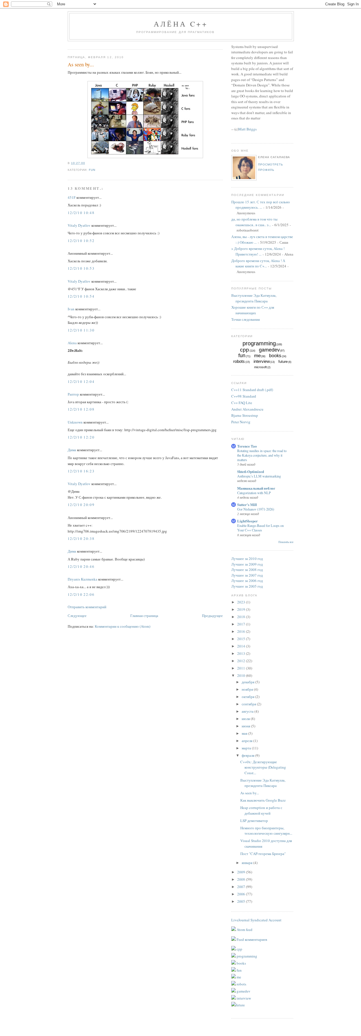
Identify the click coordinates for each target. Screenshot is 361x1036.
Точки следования (245, 319)
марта (247, 748)
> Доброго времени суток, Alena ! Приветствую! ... (258, 251)
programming (259, 343)
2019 (241, 609)
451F (72, 197)
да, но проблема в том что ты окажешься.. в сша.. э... (254, 222)
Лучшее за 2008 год (247, 569)
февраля (248, 755)
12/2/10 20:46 (81, 566)
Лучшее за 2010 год (247, 558)
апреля (247, 740)
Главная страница (144, 615)
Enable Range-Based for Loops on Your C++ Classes (260, 527)
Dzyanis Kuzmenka (82, 579)
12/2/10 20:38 (81, 538)
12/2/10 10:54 (81, 296)
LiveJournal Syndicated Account (256, 919)
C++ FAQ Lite (241, 402)
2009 (241, 871)
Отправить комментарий (87, 606)
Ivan (71, 308)
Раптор (73, 394)
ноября (248, 689)
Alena (72, 342)
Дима (72, 449)
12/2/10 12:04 (81, 381)
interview (262, 361)
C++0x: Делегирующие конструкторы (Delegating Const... (263, 767)
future (283, 361)
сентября (249, 703)
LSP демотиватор (254, 820)
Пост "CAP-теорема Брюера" (263, 853)
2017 (241, 624)
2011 (241, 668)
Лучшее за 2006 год (247, 580)
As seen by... (81, 64)
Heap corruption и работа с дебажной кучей (261, 810)
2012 (241, 660)
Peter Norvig (240, 421)
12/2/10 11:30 (81, 330)
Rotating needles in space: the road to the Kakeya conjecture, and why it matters (262, 455)
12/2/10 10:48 (81, 212)
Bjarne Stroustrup (244, 415)
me (257, 355)
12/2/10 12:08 (81, 409)
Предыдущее (212, 615)
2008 (241, 879)
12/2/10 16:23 (81, 471)
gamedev (269, 350)
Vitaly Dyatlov (79, 225)
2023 (241, 602)
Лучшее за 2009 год (247, 564)
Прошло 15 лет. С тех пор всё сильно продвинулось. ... (260, 204)
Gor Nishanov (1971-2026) (255, 509)
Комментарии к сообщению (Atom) (122, 626)
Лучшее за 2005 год (247, 586)
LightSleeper (247, 521)
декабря (248, 681)
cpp (244, 350)
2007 (241, 886)
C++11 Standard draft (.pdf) (252, 389)
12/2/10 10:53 (81, 268)
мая (245, 733)
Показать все (285, 542)
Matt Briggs (247, 129)
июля (246, 718)
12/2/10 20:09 (81, 504)
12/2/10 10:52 (81, 240)
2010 (241, 675)
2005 (241, 901)
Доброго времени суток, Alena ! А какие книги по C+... (258, 263)
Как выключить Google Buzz (263, 800)
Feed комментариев (251, 939)
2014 (241, 646)
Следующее (77, 615)
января (247, 862)
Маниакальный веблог (256, 488)
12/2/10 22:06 (81, 594)
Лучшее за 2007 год (247, 575)
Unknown (75, 422)
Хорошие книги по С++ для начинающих (252, 310)
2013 (241, 653)
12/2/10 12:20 (81, 437)
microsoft (260, 367)
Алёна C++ (181, 24)
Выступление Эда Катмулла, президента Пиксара (253, 298)
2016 (241, 631)
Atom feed (244, 929)
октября (248, 696)
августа (248, 711)
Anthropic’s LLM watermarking (259, 476)
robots (239, 361)
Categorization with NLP (254, 492)
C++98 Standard (243, 396)
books (275, 355)
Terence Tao (247, 446)
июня (246, 726)
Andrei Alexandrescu (247, 409)
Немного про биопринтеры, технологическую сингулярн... (266, 830)
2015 (241, 638)
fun (92, 169)
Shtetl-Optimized (250, 471)
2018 (241, 616)
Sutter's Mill (247, 504)
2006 (241, 894)
